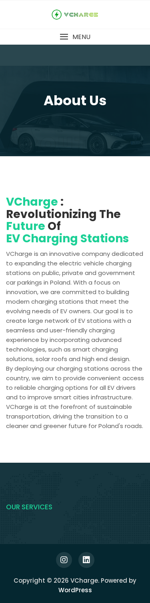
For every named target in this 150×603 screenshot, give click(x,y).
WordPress (75, 590)
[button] (75, 37)
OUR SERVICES (29, 507)
